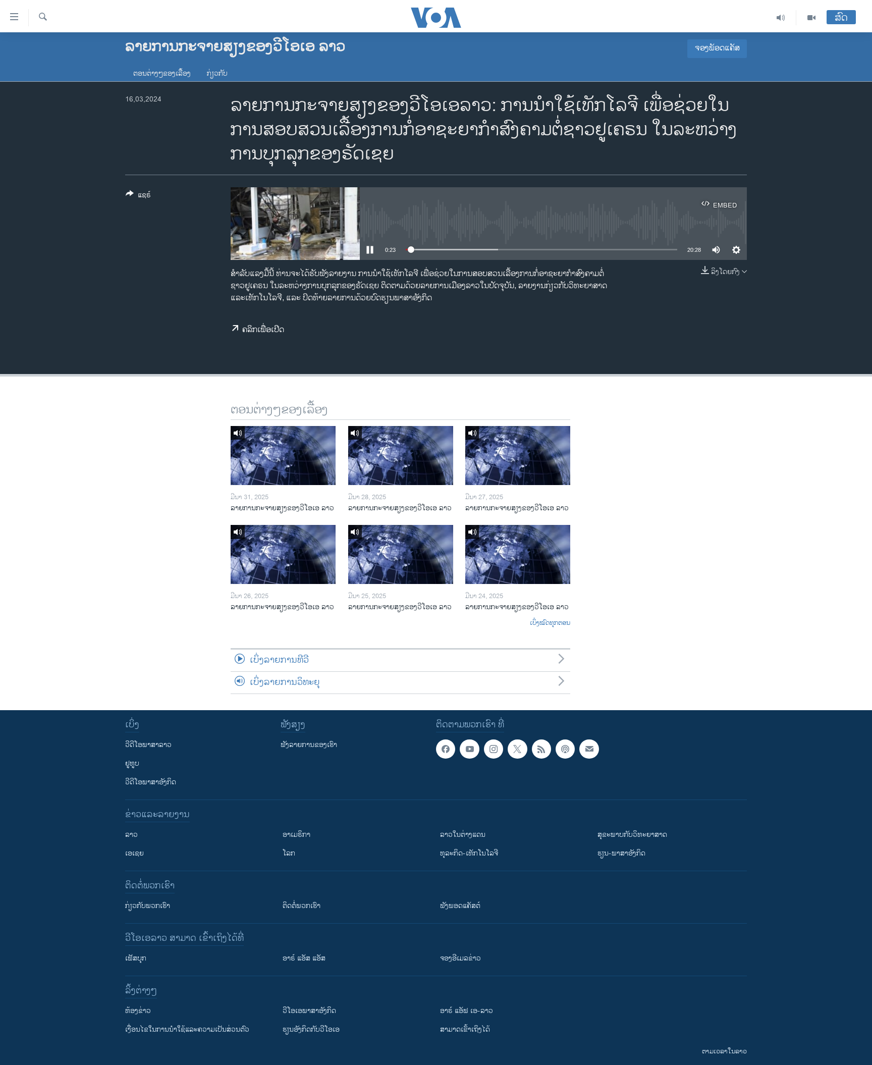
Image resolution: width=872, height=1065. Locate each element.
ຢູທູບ (132, 763)
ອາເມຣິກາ (296, 834)
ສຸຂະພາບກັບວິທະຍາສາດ (632, 834)
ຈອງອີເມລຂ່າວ (460, 958)
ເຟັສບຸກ (135, 958)
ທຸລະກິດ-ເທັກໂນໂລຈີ (469, 853)
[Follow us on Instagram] (493, 749)
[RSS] (541, 749)
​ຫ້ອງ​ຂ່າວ (138, 1010)
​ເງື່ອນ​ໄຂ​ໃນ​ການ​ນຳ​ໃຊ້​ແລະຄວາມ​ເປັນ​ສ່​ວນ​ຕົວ (187, 1029)
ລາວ (131, 834)
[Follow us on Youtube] (469, 749)
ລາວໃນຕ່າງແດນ (462, 834)
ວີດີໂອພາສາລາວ (148, 744)
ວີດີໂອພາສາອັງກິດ (150, 782)
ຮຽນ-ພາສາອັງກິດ (621, 853)
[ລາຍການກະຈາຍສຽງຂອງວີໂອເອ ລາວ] (283, 455)
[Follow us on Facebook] (445, 749)
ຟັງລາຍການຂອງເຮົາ (309, 744)
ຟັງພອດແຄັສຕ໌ (460, 905)
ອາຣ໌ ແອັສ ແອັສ (304, 958)
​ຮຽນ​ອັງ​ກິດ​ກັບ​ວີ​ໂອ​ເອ (311, 1029)
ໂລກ (289, 853)
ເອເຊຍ (134, 853)
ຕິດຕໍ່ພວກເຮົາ (301, 905)
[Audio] (781, 17)
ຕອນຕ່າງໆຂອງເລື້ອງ (162, 73)
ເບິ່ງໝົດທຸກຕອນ (550, 623)
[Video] (811, 17)
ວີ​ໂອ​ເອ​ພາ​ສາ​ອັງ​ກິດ (309, 1010)
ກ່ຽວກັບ (217, 73)
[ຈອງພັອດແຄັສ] (588, 749)
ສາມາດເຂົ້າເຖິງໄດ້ (465, 1029)
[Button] (138, 196)
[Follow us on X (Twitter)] (517, 749)
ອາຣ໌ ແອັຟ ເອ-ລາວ (466, 1010)
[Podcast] (565, 749)
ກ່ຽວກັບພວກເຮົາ (147, 905)
